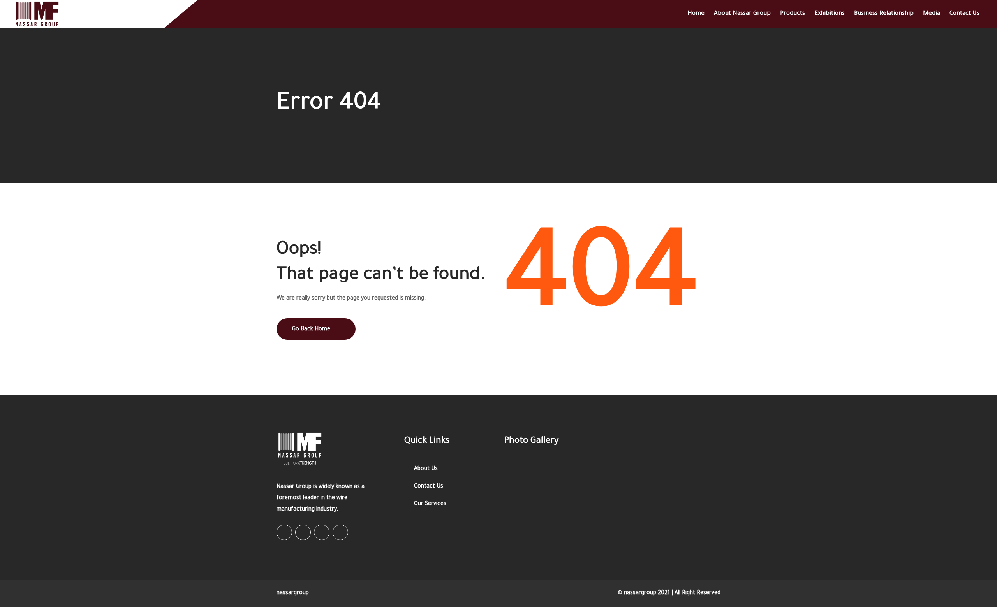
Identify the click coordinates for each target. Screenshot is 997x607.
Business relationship (884, 14)
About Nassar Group (742, 14)
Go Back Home (311, 329)
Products (792, 14)
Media (931, 14)
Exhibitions (829, 14)
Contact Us (964, 14)
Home (696, 14)
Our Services (430, 504)
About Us (426, 469)
